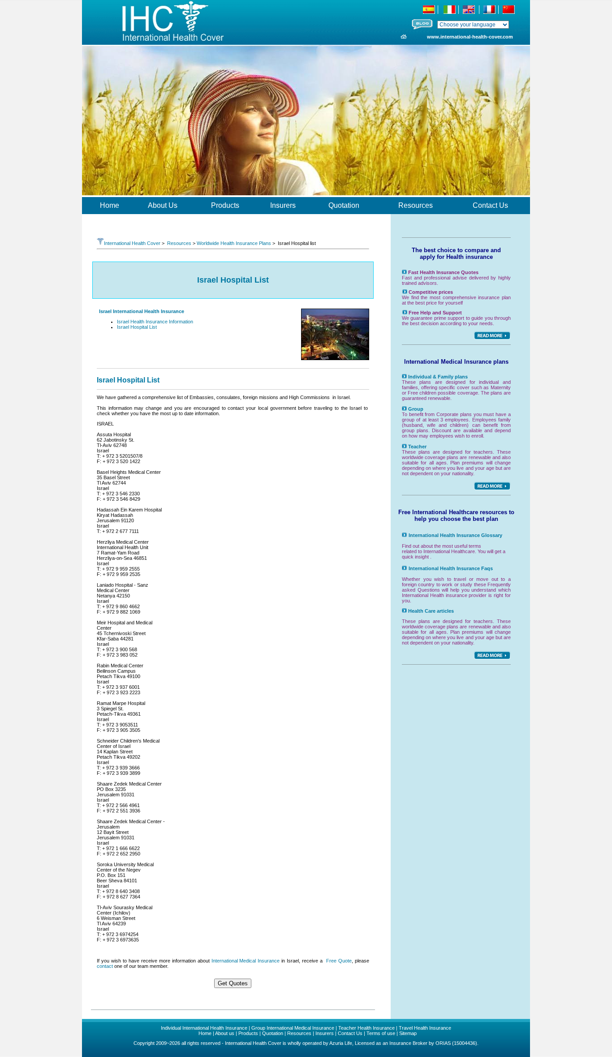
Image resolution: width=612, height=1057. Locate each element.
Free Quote (339, 960)
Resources (179, 243)
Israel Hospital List (137, 327)
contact (105, 966)
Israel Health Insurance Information (155, 321)
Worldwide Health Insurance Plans (234, 243)
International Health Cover (132, 243)
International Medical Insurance (245, 960)
